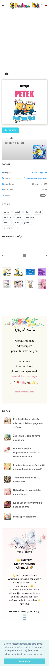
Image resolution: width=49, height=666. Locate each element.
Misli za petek (40, 172)
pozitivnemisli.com (24, 391)
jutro (26, 222)
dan (27, 212)
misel (7, 212)
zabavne (30, 217)
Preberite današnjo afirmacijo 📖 (24, 615)
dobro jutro (10, 228)
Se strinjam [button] (24, 661)
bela (19, 217)
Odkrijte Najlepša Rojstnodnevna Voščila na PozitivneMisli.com (26, 452)
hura (17, 222)
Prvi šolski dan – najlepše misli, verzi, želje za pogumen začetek (28, 423)
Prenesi (11, 130)
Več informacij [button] (35, 654)
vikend (37, 212)
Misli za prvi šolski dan (24, 517)
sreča (7, 222)
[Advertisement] (24, 39)
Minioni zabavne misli (36, 178)
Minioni (8, 217)
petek (18, 212)
